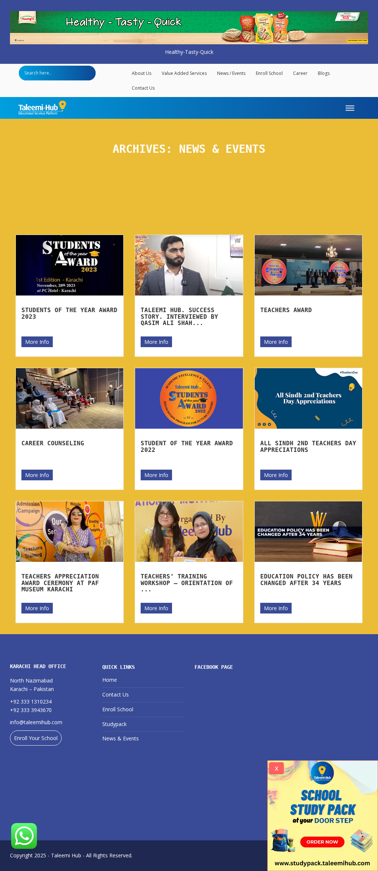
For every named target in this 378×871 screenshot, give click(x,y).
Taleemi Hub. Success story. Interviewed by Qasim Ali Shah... (179, 316)
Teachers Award (286, 310)
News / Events (231, 73)
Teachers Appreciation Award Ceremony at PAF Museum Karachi (60, 583)
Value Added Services (184, 73)
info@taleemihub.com (36, 722)
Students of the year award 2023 (69, 313)
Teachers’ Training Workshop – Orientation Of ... (187, 583)
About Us (141, 73)
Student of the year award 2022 (187, 446)
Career (300, 73)
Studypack (114, 723)
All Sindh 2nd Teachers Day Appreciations (308, 446)
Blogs (324, 73)
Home (109, 679)
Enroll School (269, 73)
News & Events (120, 738)
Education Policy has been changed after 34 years (306, 580)
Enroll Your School (36, 738)
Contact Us (143, 88)
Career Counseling (52, 443)
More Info (37, 341)
